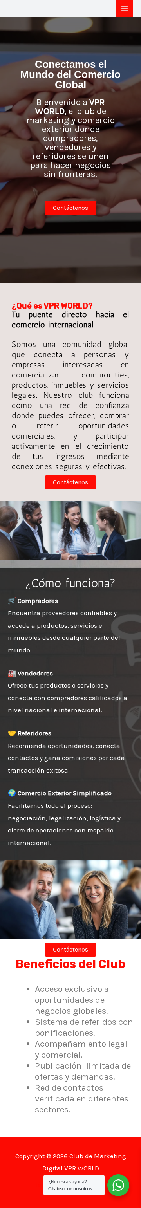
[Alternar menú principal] (124, 8)
